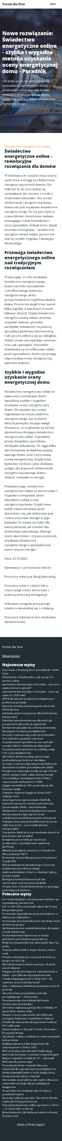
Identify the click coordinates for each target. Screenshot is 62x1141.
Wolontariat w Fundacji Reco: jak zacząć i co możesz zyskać (27, 679)
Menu (53, 4)
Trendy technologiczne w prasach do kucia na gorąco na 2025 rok (28, 959)
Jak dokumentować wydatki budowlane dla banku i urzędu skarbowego (30, 930)
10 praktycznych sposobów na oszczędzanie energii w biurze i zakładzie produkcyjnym (27, 744)
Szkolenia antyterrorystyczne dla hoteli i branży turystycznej (29, 715)
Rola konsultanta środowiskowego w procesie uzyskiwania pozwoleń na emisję (28, 866)
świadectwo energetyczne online (28, 146)
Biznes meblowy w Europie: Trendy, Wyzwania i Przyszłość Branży (29, 1031)
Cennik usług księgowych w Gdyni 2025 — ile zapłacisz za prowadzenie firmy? (27, 980)
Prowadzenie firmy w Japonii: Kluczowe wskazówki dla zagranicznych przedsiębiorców (29, 1067)
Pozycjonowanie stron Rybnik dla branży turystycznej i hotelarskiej (25, 1002)
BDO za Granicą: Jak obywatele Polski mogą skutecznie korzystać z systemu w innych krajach (30, 1052)
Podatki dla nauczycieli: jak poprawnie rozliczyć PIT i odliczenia (29, 1024)
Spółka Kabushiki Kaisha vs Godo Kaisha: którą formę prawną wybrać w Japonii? (28, 1074)
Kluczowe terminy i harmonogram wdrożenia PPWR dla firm (28, 707)
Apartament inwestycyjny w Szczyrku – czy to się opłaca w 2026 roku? (30, 693)
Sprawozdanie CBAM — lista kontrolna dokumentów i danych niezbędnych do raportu (29, 809)
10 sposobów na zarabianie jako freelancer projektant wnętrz (26, 1092)
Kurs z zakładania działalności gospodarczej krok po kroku (30, 987)
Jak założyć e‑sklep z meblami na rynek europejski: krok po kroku (31, 1038)
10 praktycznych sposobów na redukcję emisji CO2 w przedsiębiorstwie (28, 751)
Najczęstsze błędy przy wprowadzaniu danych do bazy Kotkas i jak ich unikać (30, 834)
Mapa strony (11, 656)
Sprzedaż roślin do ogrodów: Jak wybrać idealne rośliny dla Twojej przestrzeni (30, 1099)
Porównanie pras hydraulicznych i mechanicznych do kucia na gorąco (31, 922)
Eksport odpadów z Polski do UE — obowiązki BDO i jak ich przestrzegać (28, 1060)
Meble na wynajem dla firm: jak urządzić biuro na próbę (30, 944)
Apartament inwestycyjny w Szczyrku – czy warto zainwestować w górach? (31, 686)
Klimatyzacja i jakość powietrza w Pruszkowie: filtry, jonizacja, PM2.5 (29, 852)
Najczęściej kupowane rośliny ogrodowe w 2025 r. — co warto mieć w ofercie (31, 1107)
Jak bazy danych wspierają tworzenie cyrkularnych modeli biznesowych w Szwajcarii (29, 816)
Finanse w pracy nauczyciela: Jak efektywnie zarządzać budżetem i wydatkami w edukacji (27, 1016)
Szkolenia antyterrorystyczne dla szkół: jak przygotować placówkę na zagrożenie (27, 722)
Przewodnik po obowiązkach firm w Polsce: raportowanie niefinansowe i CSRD (27, 780)
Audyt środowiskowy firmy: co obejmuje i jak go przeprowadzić (29, 874)
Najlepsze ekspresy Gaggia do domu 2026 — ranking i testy (27, 794)
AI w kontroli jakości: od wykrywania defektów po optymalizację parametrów (30, 901)
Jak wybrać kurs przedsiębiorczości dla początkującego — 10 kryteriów (24, 995)
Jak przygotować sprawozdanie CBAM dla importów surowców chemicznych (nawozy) (27, 801)
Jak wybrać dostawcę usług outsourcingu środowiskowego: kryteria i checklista (26, 758)
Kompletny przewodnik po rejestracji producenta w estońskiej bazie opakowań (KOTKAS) (26, 843)
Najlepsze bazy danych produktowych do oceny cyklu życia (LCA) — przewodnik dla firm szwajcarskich (29, 825)
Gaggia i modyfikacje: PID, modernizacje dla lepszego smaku (27, 787)
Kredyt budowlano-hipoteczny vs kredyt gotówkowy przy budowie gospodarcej (25, 937)
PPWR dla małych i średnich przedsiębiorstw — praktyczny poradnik (29, 700)
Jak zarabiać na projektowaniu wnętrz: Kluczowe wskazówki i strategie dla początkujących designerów (30, 1083)
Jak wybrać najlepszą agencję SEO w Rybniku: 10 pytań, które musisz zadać (29, 1009)
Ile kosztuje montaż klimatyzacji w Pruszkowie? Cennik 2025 (29, 859)
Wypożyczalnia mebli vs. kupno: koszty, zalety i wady (28, 951)
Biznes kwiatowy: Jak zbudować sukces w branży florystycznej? (29, 1114)
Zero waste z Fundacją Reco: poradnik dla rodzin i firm (30, 671)
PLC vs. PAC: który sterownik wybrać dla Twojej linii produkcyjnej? (29, 908)
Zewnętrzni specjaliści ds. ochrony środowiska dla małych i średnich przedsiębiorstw (29, 729)
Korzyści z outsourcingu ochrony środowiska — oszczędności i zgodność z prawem (29, 736)
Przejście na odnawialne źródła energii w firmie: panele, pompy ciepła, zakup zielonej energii (30, 772)
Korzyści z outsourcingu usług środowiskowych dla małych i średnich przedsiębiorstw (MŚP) (29, 765)
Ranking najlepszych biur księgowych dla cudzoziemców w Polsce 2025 (25, 1045)
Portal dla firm (13, 4)
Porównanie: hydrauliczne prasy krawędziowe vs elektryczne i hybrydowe (30, 915)
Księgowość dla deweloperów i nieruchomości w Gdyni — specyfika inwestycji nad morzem (30, 973)
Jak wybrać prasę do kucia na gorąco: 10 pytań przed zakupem (28, 966)
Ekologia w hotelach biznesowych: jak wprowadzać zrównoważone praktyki (24, 881)
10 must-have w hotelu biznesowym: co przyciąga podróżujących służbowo (30, 888)
